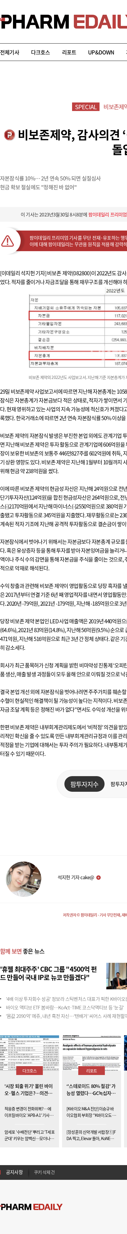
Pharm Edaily (31, 1207)
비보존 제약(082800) (69, 273)
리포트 (69, 52)
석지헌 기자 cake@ (76, 877)
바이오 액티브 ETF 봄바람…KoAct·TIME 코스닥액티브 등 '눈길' (65, 1007)
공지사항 (14, 1171)
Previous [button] (36, 1168)
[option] (80, 1174)
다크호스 (40, 52)
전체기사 (9, 52)
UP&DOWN (101, 52)
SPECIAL (86, 106)
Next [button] (36, 1175)
